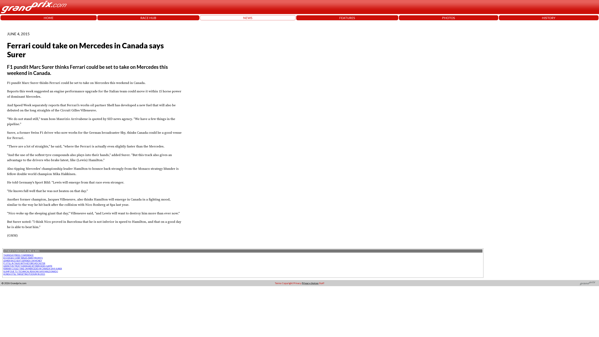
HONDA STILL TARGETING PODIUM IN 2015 (24, 274)
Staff (321, 283)
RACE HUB (148, 18)
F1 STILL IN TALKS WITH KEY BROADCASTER (24, 263)
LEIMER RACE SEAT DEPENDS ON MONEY (22, 260)
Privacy (297, 283)
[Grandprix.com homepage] (588, 283)
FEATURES (347, 18)
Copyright (287, 283)
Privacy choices (310, 283)
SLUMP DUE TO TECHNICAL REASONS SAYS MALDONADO (30, 271)
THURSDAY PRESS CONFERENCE (18, 255)
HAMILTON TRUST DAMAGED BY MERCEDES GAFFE (27, 266)
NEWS (247, 18)
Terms (278, 283)
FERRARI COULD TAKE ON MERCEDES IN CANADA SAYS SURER (32, 268)
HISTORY (548, 18)
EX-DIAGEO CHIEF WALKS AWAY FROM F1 (23, 258)
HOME (49, 18)
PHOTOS (448, 18)
